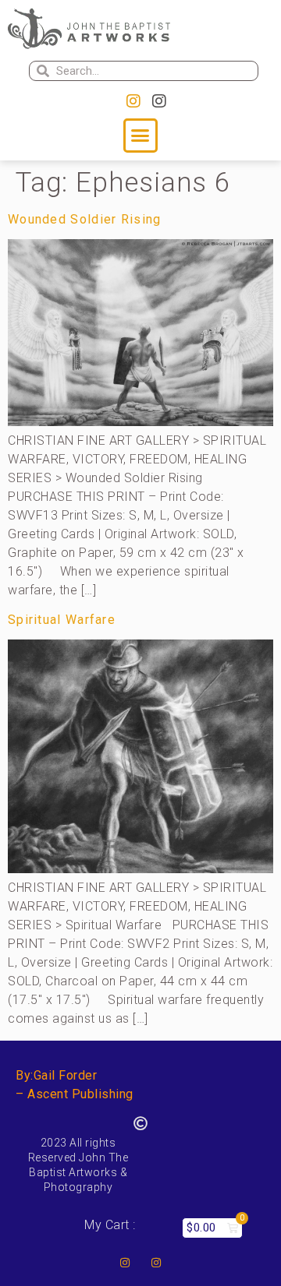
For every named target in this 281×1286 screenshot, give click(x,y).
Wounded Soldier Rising (85, 219)
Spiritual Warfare (62, 619)
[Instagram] (133, 101)
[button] (140, 135)
